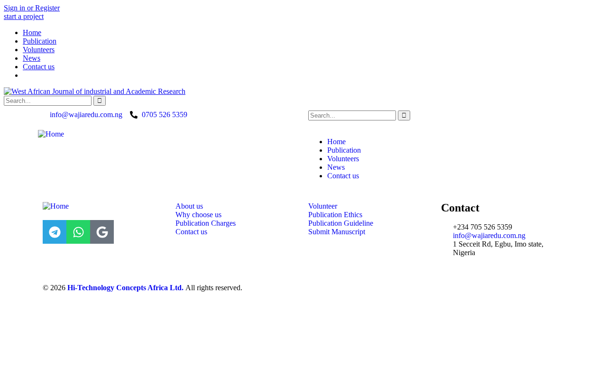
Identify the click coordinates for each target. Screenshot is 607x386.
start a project (24, 16)
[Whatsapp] (78, 232)
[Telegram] (54, 232)
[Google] (102, 232)
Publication (39, 41)
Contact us (39, 67)
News (31, 58)
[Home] (51, 134)
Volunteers (39, 50)
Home (32, 32)
